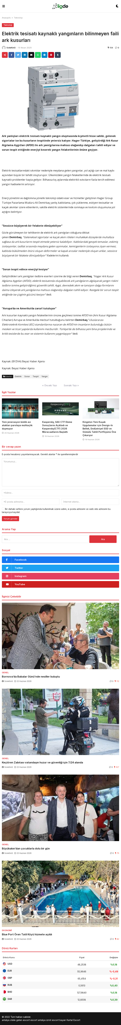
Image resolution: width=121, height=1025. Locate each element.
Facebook (21, 559)
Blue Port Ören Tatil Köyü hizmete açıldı (27, 934)
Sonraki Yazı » (71, 385)
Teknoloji (18, 18)
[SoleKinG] (4, 48)
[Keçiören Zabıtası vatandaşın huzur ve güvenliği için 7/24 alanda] (60, 722)
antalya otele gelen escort (16, 1020)
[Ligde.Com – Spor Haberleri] (60, 6)
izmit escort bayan (56, 1020)
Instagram (20, 576)
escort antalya (38, 1020)
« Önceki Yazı (49, 385)
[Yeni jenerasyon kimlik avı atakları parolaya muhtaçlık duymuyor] (20, 408)
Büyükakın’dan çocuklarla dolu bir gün (26, 848)
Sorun (27, 376)
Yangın (44, 376)
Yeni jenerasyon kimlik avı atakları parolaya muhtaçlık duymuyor (17, 425)
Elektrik (18, 376)
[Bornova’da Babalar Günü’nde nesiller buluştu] (60, 636)
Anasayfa (6, 18)
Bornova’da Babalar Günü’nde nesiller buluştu (31, 676)
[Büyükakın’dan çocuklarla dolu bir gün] (60, 808)
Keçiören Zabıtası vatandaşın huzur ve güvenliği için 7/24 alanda (42, 762)
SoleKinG (11, 47)
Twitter (19, 567)
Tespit (36, 376)
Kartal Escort (73, 1020)
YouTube (20, 584)
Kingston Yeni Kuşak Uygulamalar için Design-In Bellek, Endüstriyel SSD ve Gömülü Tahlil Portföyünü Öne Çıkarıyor (99, 429)
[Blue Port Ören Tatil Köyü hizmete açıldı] (60, 894)
